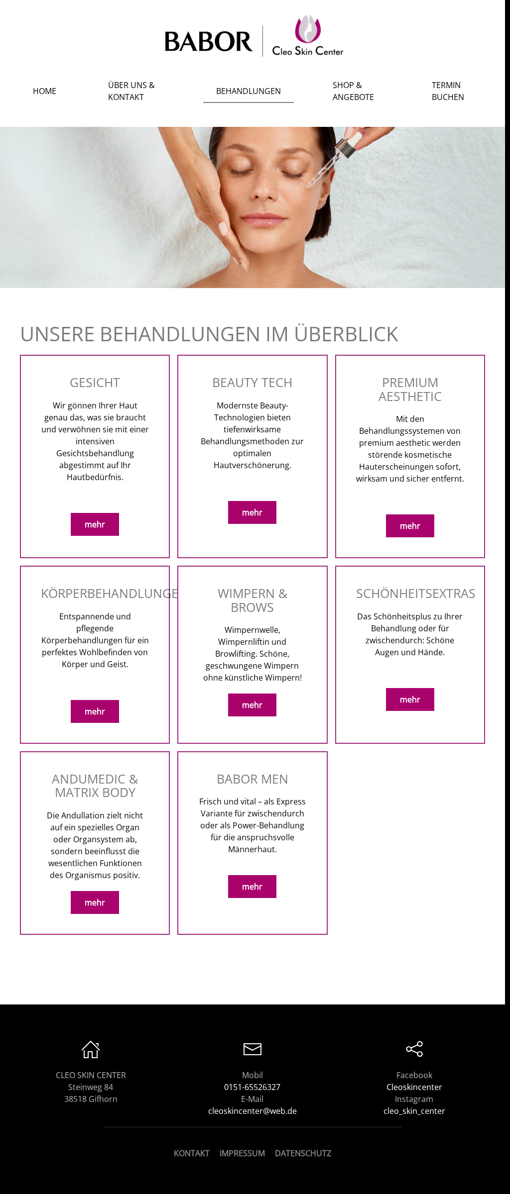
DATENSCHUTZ (303, 1153)
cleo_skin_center (414, 1110)
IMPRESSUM (242, 1153)
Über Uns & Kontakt (131, 91)
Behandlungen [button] (248, 91)
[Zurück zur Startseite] (252, 35)
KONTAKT (192, 1153)
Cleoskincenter (414, 1087)
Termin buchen (448, 91)
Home (44, 91)
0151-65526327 (252, 1087)
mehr (95, 524)
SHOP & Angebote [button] (353, 91)
